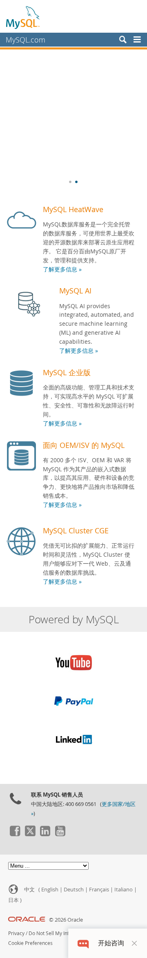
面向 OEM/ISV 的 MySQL (84, 445)
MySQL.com (25, 40)
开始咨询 (111, 943)
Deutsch (74, 889)
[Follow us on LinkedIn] (44, 834)
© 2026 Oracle (66, 919)
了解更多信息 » (62, 269)
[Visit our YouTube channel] (60, 834)
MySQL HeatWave (73, 209)
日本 (13, 900)
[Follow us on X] (29, 834)
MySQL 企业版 (67, 372)
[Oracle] (26, 919)
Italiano (123, 889)
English (49, 889)
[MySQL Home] (23, 17)
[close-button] (134, 943)
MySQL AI (75, 290)
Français (99, 889)
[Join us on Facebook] (14, 834)
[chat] (83, 943)
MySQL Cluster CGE (76, 530)
